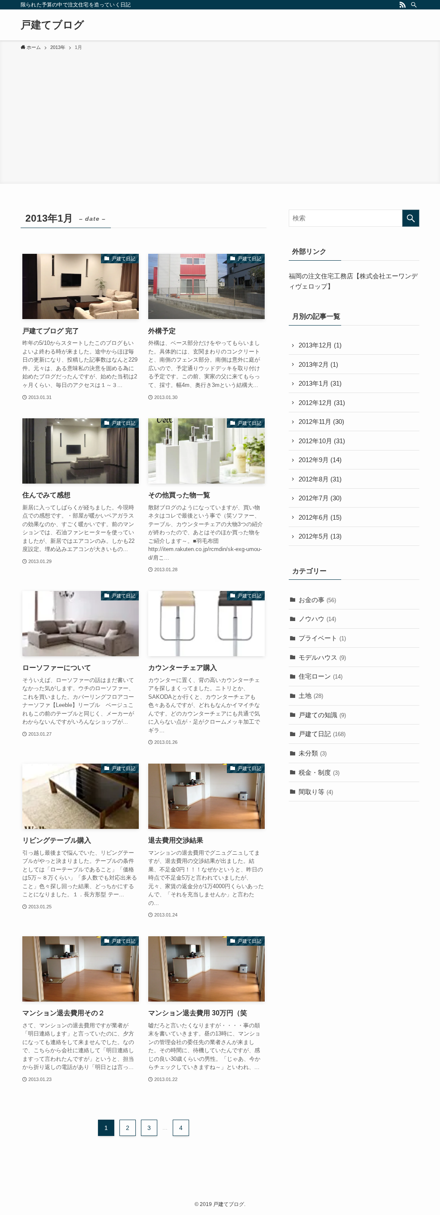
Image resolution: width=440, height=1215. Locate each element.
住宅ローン (320, 676)
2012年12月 (322, 402)
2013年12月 (320, 345)
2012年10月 (322, 441)
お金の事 (317, 599)
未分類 (313, 753)
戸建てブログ (52, 25)
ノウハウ (317, 618)
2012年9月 (320, 459)
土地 (311, 695)
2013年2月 (318, 364)
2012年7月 (320, 498)
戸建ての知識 (322, 715)
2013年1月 (320, 383)
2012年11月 (321, 421)
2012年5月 (320, 536)
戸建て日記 (322, 733)
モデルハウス (322, 657)
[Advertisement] (220, 116)
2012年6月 (320, 517)
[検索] (413, 4)
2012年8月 (320, 479)
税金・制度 (319, 772)
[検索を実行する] (410, 218)
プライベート (322, 638)
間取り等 (316, 791)
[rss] (402, 4)
